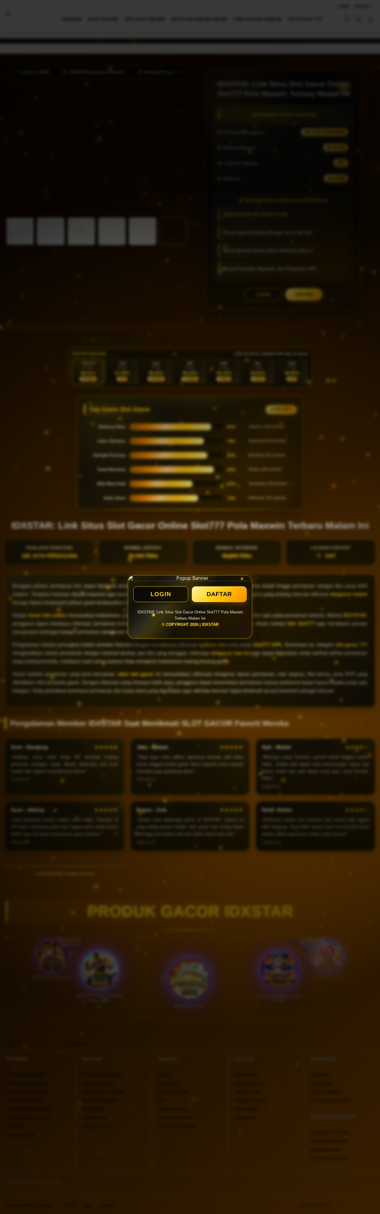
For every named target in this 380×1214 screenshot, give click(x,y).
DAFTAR (219, 594)
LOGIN (161, 594)
